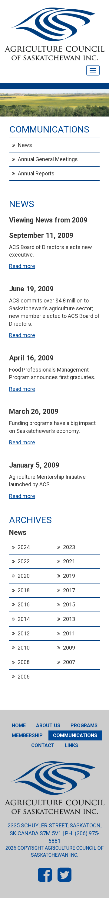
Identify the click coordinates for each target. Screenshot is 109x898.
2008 (24, 662)
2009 (69, 647)
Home (19, 725)
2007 (69, 662)
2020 (24, 576)
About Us (48, 725)
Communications (75, 735)
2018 (24, 590)
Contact (42, 745)
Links (71, 745)
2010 (24, 647)
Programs (84, 725)
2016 (24, 604)
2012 (24, 633)
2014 (24, 619)
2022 (24, 561)
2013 (69, 619)
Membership (27, 735)
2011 (69, 633)
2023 (69, 547)
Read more (22, 266)
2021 (69, 561)
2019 (69, 576)
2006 (24, 676)
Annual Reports (36, 173)
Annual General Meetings (48, 159)
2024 (24, 547)
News (25, 145)
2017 (69, 590)
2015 (69, 604)
